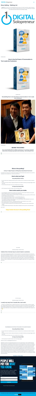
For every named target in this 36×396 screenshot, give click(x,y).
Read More (16, 394)
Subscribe (9, 382)
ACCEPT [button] (20, 394)
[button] (34, 2)
